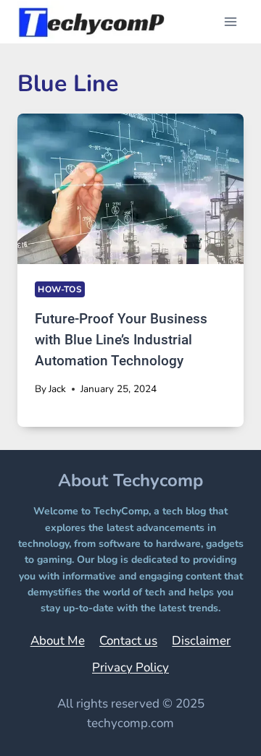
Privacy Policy (130, 667)
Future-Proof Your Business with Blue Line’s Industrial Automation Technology (121, 339)
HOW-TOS (60, 289)
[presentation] (130, 189)
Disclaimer (201, 640)
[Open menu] (230, 21)
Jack (57, 389)
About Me (57, 640)
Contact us (128, 640)
